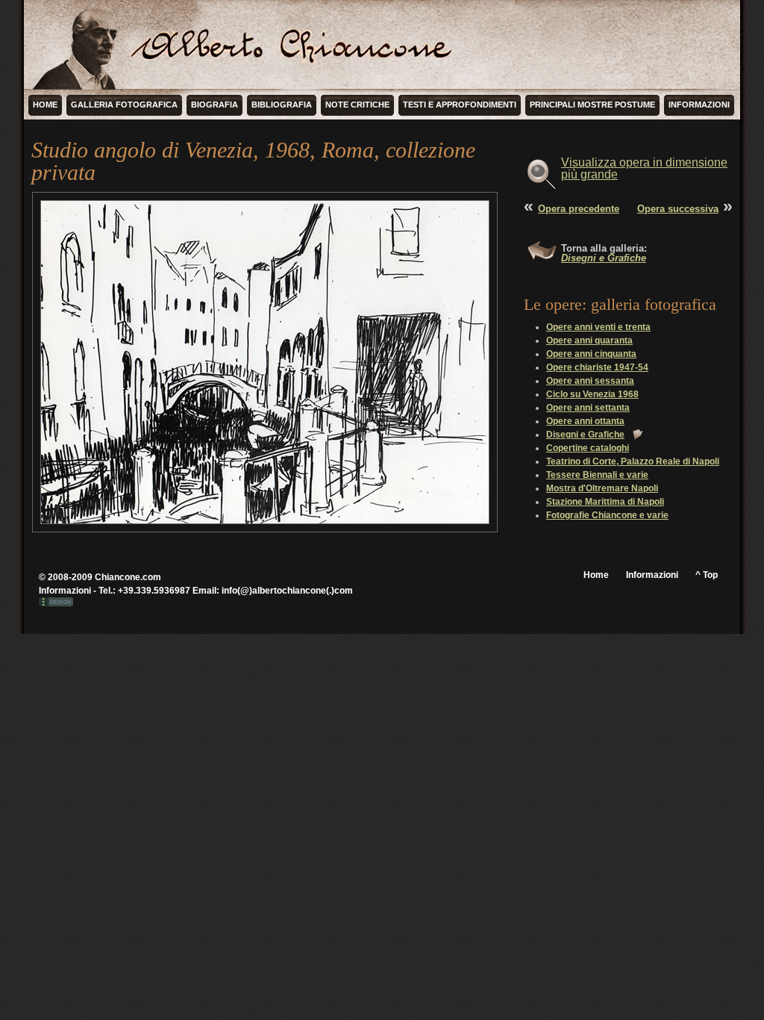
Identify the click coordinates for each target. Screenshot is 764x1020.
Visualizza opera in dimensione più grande (644, 168)
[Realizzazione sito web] (56, 603)
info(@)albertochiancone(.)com (287, 590)
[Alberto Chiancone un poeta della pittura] (80, 45)
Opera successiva (677, 208)
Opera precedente (578, 208)
